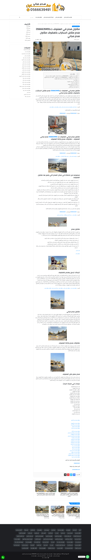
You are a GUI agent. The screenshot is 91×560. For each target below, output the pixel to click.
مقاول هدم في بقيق (76, 447)
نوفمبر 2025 (28, 38)
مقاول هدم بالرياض (58, 536)
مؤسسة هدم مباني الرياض (47, 539)
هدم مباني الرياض (30, 536)
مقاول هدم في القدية (76, 437)
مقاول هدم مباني (58, 17)
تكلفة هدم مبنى (60, 548)
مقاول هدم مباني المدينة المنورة (24, 76)
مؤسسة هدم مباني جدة (19, 542)
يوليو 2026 (28, 26)
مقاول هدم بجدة (70, 542)
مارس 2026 (28, 34)
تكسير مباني (43, 533)
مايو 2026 (28, 30)
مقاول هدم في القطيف (75, 440)
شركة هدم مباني (60, 215)
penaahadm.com (76, 469)
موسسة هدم (46, 530)
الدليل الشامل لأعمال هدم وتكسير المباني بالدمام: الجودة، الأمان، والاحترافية (73, 516)
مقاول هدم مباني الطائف (26, 67)
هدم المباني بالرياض (20, 536)
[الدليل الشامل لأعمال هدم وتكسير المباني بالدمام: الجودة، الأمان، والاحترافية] (73, 509)
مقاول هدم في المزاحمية (26, 53)
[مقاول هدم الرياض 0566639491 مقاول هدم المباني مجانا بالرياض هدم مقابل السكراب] (45, 7)
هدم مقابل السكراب (64, 156)
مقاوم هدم (78, 253)
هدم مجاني (30, 533)
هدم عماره (63, 533)
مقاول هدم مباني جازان (26, 82)
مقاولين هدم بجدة (42, 548)
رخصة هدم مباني (25, 545)
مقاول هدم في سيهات (75, 452)
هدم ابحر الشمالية (51, 548)
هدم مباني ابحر (16, 545)
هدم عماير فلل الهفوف (73, 85)
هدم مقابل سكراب (67, 536)
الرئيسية (77, 23)
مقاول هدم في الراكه (76, 431)
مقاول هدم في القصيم (75, 439)
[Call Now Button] (3, 557)
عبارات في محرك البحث (73, 87)
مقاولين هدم (39, 530)
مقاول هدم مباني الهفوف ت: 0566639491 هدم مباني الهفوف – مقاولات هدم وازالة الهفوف (61, 77)
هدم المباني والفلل (67, 215)
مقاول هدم (76, 80)
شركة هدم (75, 107)
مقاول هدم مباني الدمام (26, 65)
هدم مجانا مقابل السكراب (60, 545)
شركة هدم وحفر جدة (68, 548)
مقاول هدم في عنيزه (76, 457)
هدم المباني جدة (37, 542)
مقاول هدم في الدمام (75, 428)
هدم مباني (78, 250)
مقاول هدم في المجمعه (75, 444)
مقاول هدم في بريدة (76, 445)
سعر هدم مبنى (69, 533)
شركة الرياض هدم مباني (49, 17)
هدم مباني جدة (78, 542)
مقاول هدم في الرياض (75, 420)
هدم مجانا (26, 530)
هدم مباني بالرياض (27, 94)
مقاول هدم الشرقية (72, 23)
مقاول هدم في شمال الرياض (74, 453)
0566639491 (55, 90)
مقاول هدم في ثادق (76, 448)
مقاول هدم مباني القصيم (26, 72)
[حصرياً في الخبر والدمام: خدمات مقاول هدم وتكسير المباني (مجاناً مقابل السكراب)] (57, 509)
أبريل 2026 (28, 32)
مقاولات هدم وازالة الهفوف (73, 84)
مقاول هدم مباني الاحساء (26, 59)
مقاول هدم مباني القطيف (26, 74)
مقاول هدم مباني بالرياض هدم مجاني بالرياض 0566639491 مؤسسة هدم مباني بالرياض (37, 553)
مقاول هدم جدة (17, 539)
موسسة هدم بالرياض (59, 539)
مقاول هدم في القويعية (75, 442)
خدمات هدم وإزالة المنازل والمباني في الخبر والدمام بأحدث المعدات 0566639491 (42, 516)
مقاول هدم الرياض (49, 536)
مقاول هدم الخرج (22, 533)
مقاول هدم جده (39, 17)
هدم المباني (33, 530)
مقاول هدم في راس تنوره (75, 450)
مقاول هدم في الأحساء (75, 424)
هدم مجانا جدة (70, 545)
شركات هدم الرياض (68, 539)
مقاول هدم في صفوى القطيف (74, 455)
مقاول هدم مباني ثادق (26, 80)
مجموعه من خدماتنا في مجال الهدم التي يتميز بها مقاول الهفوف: (66, 78)
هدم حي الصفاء (78, 548)
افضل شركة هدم (25, 548)
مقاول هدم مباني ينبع (26, 90)
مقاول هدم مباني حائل (26, 84)
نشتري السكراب (38, 539)
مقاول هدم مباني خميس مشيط (25, 86)
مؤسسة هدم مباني (68, 17)
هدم (80, 530)
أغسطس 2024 (27, 40)
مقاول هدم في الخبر (76, 426)
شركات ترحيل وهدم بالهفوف (72, 81)
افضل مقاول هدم (48, 288)
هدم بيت (56, 533)
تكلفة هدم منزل (78, 533)
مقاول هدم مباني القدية (26, 69)
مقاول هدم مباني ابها (26, 57)
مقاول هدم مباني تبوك (26, 78)
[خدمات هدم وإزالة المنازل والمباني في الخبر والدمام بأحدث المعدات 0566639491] (42, 509)
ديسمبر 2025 (28, 36)
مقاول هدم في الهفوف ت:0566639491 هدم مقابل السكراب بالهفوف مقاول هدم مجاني (61, 75)
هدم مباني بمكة (27, 96)
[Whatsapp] (87, 556)
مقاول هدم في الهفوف (75, 423)
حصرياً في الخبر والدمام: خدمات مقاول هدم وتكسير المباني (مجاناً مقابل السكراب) (58, 516)
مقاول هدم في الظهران (75, 434)
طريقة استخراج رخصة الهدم (27, 539)
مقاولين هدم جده (29, 542)
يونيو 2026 (28, 28)
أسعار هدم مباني (19, 530)
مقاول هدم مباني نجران (26, 88)
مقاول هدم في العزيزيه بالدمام (74, 436)
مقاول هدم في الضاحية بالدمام (74, 432)
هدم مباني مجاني (62, 107)
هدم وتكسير (37, 533)
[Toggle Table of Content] (77, 74)
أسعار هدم (32, 545)
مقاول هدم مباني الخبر (26, 61)
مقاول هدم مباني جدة (60, 542)
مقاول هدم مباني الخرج (26, 63)
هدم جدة (52, 542)
